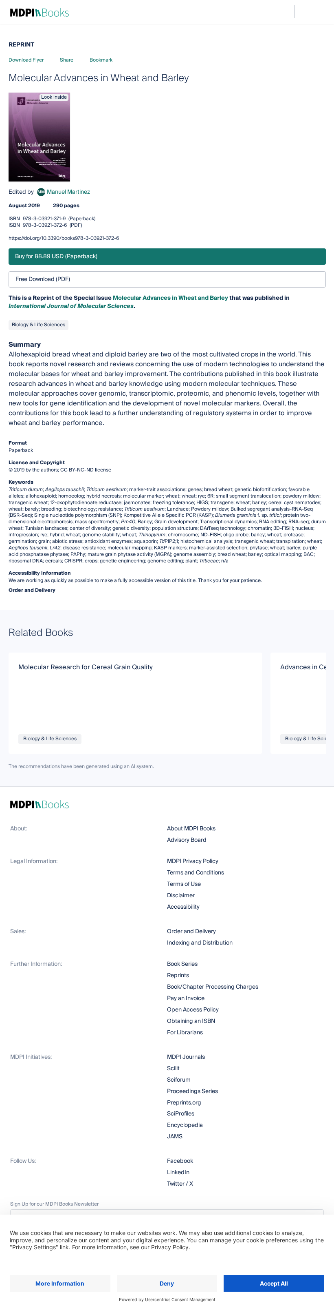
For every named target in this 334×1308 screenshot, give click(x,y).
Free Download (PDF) (42, 279)
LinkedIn (178, 1172)
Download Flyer (26, 60)
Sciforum (179, 1080)
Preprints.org (184, 1103)
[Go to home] (39, 12)
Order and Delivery (191, 931)
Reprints (178, 975)
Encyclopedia (185, 1125)
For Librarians (185, 1033)
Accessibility (183, 907)
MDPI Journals (186, 1057)
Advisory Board (187, 840)
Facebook (180, 1161)
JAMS (174, 1137)
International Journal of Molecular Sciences (71, 306)
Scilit (173, 1068)
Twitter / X (180, 1184)
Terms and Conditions (195, 873)
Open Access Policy (193, 1010)
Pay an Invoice (185, 998)
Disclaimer (181, 896)
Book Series (182, 964)
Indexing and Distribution (200, 943)
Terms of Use (184, 884)
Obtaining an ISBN (191, 1021)
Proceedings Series (192, 1091)
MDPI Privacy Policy (192, 861)
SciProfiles (180, 1114)
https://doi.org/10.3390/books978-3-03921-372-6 (64, 238)
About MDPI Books (191, 829)
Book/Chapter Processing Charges (212, 987)
